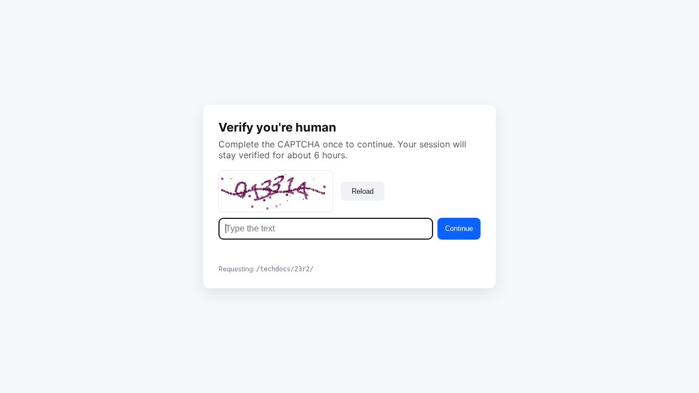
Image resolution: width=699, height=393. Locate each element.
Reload (363, 191)
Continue (459, 228)
